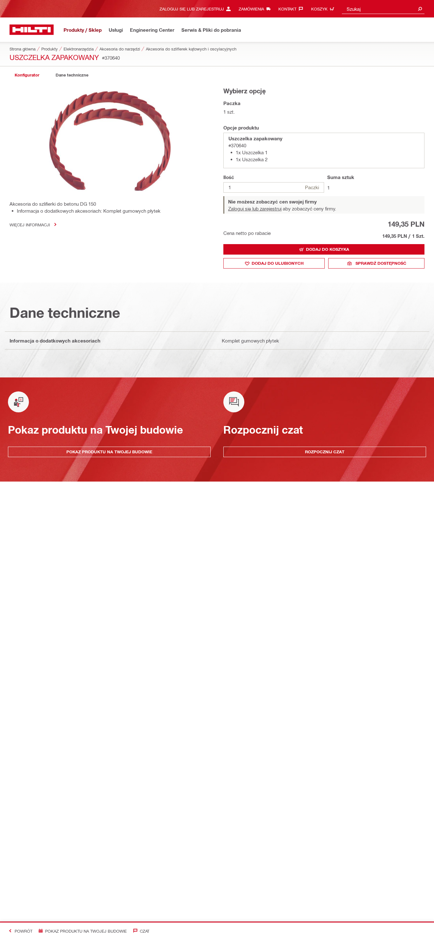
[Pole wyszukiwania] (420, 8)
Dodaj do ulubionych (278, 263)
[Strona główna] (32, 29)
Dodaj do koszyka (327, 249)
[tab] (27, 75)
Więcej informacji (30, 224)
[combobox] (383, 8)
